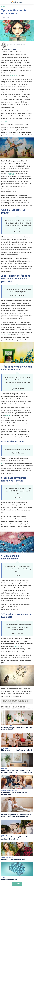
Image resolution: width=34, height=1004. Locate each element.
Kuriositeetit (5, 835)
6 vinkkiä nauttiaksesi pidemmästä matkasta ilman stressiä (14, 838)
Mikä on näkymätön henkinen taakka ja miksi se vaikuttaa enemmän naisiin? (16, 816)
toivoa (3, 463)
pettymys (18, 646)
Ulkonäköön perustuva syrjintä (13, 859)
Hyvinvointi (4, 6)
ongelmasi (4, 121)
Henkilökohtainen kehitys (9, 790)
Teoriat (3, 877)
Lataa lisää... (17, 884)
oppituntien (13, 75)
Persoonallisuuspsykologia (9, 813)
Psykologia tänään (6, 726)
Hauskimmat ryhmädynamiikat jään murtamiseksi (14, 793)
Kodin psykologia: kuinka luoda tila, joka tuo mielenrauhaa (16, 729)
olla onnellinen (6, 335)
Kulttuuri (4, 768)
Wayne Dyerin (18, 237)
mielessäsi (11, 173)
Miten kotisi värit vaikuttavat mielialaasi (16, 750)
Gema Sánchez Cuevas (13, 46)
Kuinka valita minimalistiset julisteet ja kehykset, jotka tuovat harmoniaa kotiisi (16, 771)
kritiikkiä (8, 415)
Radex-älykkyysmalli (9, 879)
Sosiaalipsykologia (7, 857)
